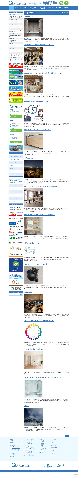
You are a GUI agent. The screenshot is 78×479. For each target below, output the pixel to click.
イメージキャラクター (14, 198)
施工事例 (11, 165)
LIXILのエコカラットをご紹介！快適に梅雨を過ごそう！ (43, 73)
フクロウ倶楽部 (54, 447)
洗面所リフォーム (12, 33)
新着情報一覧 (13, 445)
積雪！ (26, 406)
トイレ (42, 443)
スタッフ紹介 (12, 188)
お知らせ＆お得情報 (16, 448)
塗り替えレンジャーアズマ (29, 455)
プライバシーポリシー (55, 450)
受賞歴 (11, 168)
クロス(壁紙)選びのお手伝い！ (34, 349)
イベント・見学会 (15, 449)
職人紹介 (12, 456)
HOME (11, 439)
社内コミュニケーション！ (33, 158)
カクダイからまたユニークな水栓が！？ (37, 264)
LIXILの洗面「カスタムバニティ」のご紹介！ (39, 215)
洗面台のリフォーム (29, 447)
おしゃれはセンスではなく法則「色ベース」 (39, 321)
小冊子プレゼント (54, 445)
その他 (42, 449)
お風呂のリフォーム (29, 444)
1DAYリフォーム (27, 454)
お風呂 (42, 441)
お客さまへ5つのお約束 (14, 159)
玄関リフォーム (29, 451)
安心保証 (52, 442)
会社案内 (11, 195)
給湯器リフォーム (12, 38)
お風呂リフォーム (12, 24)
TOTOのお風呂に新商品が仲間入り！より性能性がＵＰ (42, 377)
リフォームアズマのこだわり (15, 156)
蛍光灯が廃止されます (31, 243)
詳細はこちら (16, 116)
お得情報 (14, 451)
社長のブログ (12, 201)
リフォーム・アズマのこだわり (30, 439)
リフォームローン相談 (55, 440)
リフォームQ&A (13, 174)
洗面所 (42, 444)
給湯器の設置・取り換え (30, 448)
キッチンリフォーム (13, 19)
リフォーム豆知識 (15, 450)
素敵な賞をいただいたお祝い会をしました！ (39, 45)
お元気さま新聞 (15, 446)
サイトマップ (53, 455)
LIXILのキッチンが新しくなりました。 (37, 130)
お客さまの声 (12, 171)
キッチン (43, 440)
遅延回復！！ (28, 16)
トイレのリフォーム (29, 446)
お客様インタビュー (43, 452)
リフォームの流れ (13, 162)
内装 (42, 445)
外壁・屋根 (43, 446)
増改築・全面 (43, 448)
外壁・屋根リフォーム (30, 452)
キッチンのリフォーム (30, 443)
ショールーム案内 (13, 185)
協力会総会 (28, 292)
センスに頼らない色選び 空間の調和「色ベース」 (41, 186)
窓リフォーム (28, 450)
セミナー (52, 448)
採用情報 (12, 442)
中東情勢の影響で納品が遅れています (37, 101)
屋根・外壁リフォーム (13, 48)
